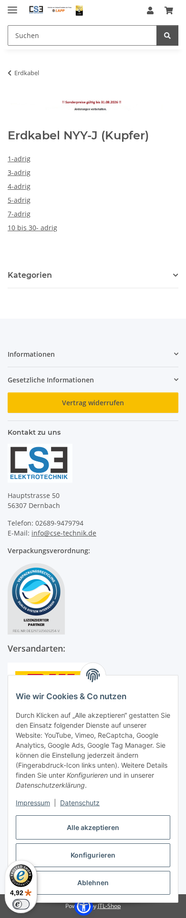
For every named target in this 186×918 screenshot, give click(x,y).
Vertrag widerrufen (93, 402)
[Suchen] (167, 35)
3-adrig (19, 172)
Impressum (33, 803)
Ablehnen (93, 883)
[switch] (21, 904)
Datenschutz (80, 803)
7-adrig (19, 213)
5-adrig (19, 200)
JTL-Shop (109, 906)
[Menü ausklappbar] (12, 6)
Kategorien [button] (30, 275)
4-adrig (19, 186)
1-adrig (19, 158)
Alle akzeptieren (93, 827)
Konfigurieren (93, 855)
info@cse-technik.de (63, 532)
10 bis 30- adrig (32, 227)
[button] (150, 10)
